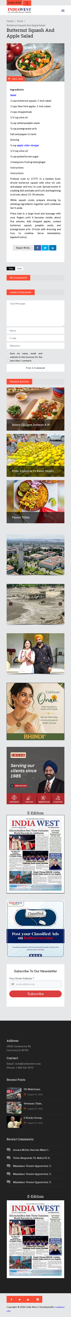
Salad (13, 95)
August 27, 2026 (35, 1094)
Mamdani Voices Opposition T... (32, 1165)
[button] (35, 554)
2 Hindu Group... (33, 1117)
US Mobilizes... (32, 1089)
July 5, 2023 (17, 79)
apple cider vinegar (28, 145)
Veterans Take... (33, 1103)
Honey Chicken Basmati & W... (32, 424)
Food (20, 20)
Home (10, 20)
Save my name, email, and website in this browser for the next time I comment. (26, 357)
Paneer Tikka (21, 517)
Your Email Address (21, 978)
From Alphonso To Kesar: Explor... (34, 471)
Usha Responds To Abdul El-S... (32, 1157)
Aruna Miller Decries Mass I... (31, 1149)
